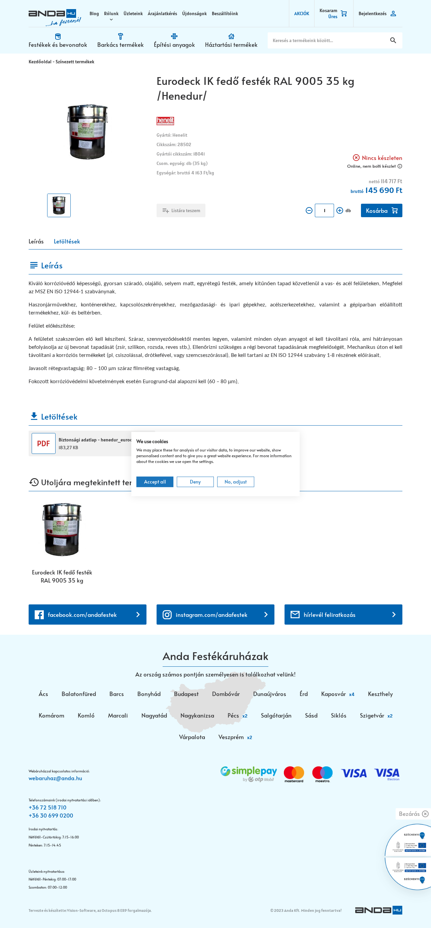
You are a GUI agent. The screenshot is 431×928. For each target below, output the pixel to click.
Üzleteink (133, 13)
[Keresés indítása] (393, 40)
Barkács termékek (120, 44)
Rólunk (111, 13)
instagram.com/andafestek (211, 614)
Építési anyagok (174, 44)
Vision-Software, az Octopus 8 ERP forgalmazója (109, 910)
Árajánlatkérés (162, 13)
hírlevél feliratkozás (330, 614)
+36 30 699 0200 (51, 815)
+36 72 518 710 (47, 807)
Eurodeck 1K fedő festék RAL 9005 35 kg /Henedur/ (62, 576)
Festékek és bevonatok (58, 44)
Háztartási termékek (231, 44)
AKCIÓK (301, 13)
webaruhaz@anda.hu (55, 778)
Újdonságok (194, 13)
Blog (94, 13)
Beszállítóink (225, 13)
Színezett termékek (75, 62)
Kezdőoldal (40, 62)
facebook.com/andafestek (82, 614)
